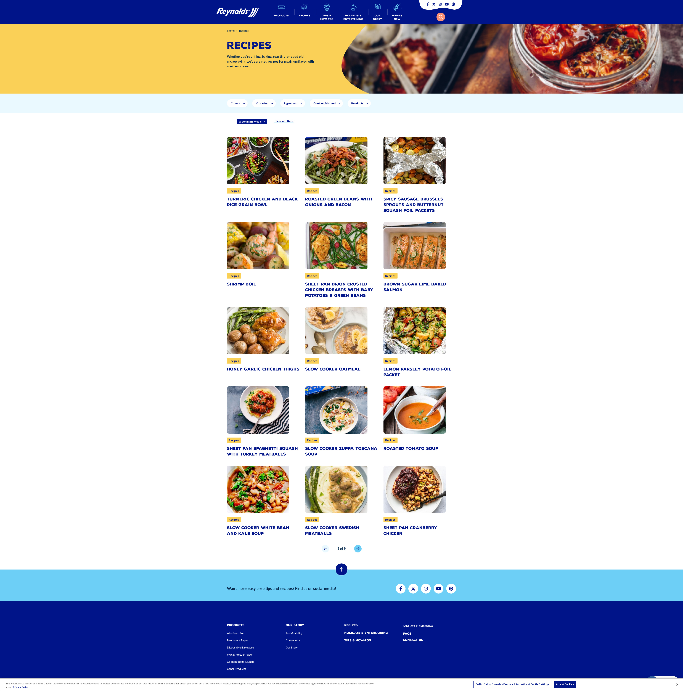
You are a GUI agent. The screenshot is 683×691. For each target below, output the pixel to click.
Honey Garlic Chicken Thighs (263, 369)
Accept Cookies (565, 684)
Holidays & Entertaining (366, 632)
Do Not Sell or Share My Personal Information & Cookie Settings (512, 684)
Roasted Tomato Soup (410, 448)
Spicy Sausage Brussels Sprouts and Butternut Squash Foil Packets (413, 205)
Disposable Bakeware (240, 647)
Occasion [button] (262, 103)
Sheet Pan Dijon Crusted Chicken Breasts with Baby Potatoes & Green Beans (339, 290)
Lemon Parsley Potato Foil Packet (417, 372)
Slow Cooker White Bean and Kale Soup (258, 530)
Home (231, 30)
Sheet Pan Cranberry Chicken (410, 530)
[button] (281, 12)
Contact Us (413, 640)
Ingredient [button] (291, 103)
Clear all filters (283, 121)
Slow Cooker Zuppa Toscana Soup (341, 451)
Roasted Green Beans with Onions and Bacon (338, 202)
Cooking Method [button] (324, 103)
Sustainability (294, 633)
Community (293, 640)
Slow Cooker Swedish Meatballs (332, 530)
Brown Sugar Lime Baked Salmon (414, 287)
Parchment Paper (237, 640)
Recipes (351, 625)
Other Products (236, 668)
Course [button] (235, 103)
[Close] (677, 684)
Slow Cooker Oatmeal (333, 369)
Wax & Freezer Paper (240, 654)
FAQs (407, 633)
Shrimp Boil (241, 284)
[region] (341, 684)
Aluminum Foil (235, 633)
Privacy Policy (20, 687)
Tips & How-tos (357, 640)
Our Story (292, 647)
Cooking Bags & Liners (241, 661)
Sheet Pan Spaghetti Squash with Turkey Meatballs (262, 451)
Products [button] (357, 103)
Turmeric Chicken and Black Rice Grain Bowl (262, 202)
